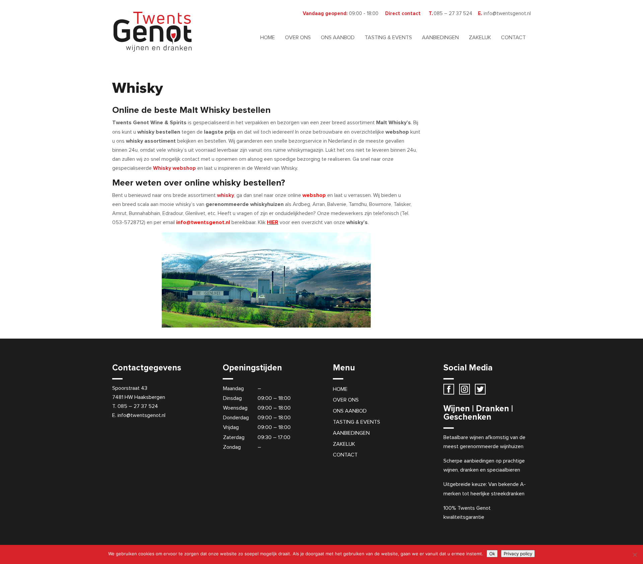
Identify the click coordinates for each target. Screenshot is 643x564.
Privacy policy (518, 553)
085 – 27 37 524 (138, 406)
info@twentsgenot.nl (140, 415)
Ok (492, 553)
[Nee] (634, 554)
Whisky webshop (174, 168)
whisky (225, 195)
